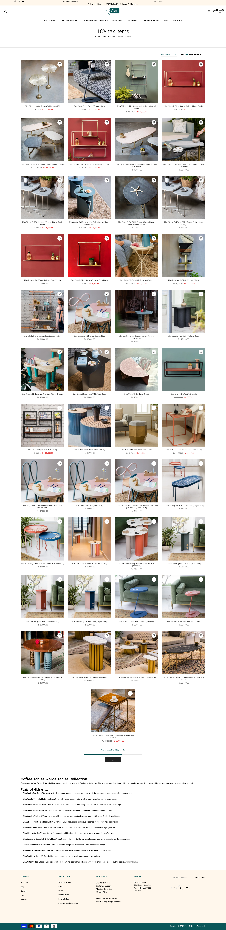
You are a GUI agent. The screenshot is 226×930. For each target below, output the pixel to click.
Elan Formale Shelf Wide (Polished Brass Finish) (42, 280)
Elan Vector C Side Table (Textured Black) (89, 106)
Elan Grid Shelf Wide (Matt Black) (184, 394)
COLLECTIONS (50, 20)
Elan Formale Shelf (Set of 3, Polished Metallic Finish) (89, 164)
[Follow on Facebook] (15, 1)
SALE (166, 20)
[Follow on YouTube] (23, 1)
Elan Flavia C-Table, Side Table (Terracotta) (183, 621)
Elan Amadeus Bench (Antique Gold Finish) (136, 735)
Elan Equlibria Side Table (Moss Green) (136, 793)
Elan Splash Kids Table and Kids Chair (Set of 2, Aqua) (42, 394)
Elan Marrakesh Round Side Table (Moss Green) (90, 677)
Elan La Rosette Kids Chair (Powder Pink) (89, 336)
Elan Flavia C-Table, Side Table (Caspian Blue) (136, 621)
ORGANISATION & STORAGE (94, 20)
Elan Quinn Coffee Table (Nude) (136, 394)
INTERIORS (132, 20)
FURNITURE (117, 20)
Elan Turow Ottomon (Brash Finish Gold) (136, 450)
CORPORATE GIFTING (150, 20)
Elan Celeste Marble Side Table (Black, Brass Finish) (42, 907)
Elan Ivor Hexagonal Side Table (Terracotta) (42, 621)
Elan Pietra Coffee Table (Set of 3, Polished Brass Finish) (42, 164)
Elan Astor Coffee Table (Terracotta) (42, 793)
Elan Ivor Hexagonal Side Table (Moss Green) (183, 564)
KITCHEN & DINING (69, 20)
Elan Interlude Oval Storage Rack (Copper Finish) (42, 336)
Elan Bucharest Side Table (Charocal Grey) (90, 450)
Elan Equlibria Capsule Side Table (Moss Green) (184, 793)
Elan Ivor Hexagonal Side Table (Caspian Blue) (89, 621)
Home (97, 37)
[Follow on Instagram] (19, 1)
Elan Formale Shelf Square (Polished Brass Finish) (89, 280)
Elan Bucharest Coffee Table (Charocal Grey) (42, 849)
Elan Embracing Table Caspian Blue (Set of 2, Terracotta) (42, 564)
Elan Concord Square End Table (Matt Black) (89, 394)
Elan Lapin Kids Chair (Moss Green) (89, 506)
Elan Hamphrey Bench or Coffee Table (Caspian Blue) (183, 506)
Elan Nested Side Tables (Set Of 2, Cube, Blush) (184, 450)
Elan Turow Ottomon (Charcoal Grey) (183, 907)
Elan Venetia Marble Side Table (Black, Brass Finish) (136, 677)
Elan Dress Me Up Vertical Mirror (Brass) (183, 280)
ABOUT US (177, 20)
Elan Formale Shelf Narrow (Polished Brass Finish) (184, 106)
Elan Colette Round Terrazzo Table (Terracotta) (89, 564)
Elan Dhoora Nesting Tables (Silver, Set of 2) (89, 849)
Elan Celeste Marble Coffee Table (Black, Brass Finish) (89, 907)
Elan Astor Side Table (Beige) (184, 735)
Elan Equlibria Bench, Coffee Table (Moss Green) (89, 793)
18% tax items (109, 37)
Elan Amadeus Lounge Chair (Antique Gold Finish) (136, 907)
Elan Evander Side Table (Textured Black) (183, 336)
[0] (214, 11)
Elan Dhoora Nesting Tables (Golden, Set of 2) (42, 106)
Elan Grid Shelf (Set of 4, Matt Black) (42, 450)
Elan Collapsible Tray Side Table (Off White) (137, 280)
